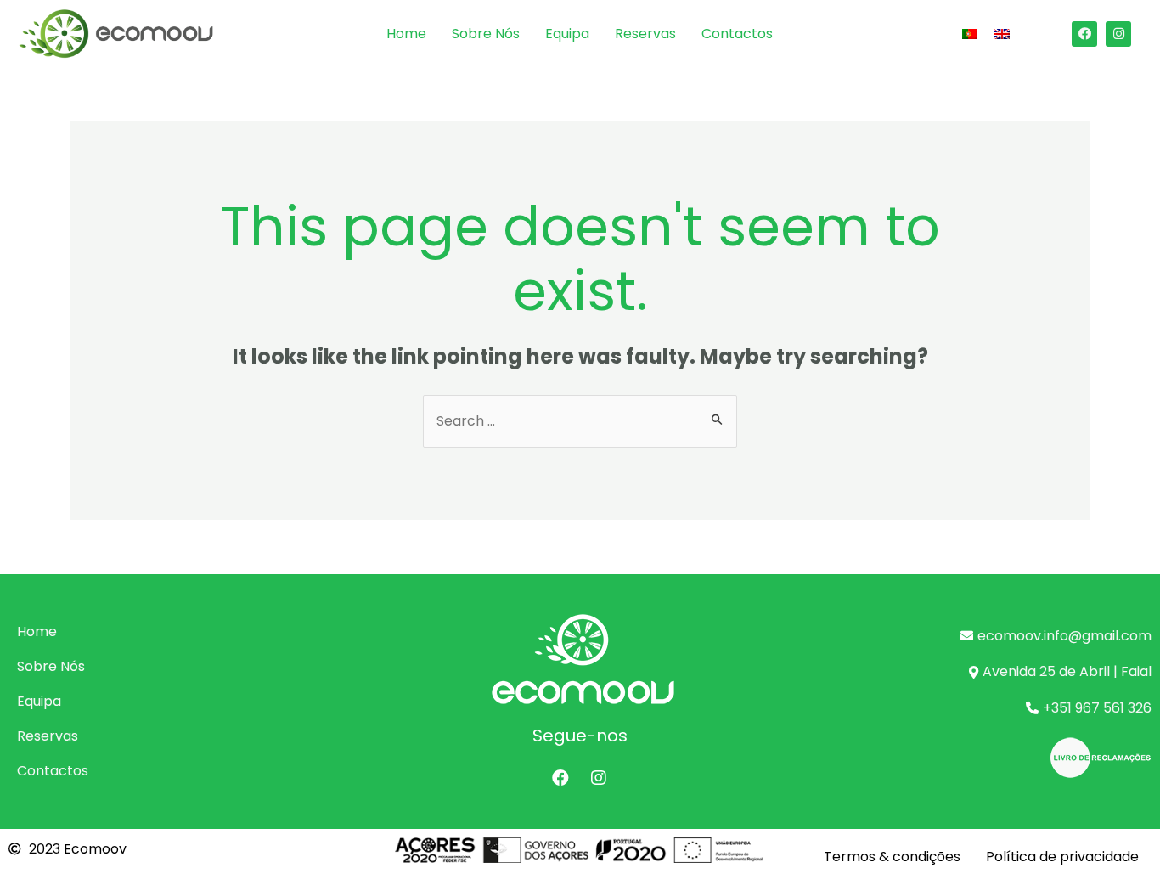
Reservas (645, 33)
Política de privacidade (1062, 856)
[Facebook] (1084, 34)
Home (406, 33)
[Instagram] (1118, 34)
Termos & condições (892, 856)
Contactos (737, 33)
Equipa (567, 33)
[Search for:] (580, 421)
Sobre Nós (486, 33)
